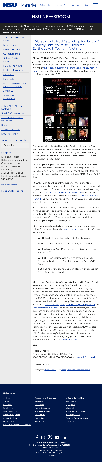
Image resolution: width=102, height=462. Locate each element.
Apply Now (75, 5)
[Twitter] (50, 438)
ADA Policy (51, 456)
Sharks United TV (10, 129)
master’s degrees (75, 304)
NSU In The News (12, 66)
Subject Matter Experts (11, 60)
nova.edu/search (35, 29)
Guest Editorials (11, 54)
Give (86, 5)
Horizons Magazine (13, 70)
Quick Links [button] (45, 5)
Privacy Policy (42, 453)
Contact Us (44, 450)
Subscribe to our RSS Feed (14, 39)
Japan (63, 370)
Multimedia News (12, 49)
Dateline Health (9, 134)
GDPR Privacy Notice (57, 453)
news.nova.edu (11, 32)
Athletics (8, 91)
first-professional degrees (46, 307)
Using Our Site (56, 450)
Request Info (60, 5)
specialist (90, 304)
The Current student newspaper (12, 119)
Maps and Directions (12, 191)
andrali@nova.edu (86, 357)
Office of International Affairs (78, 370)
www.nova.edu (72, 229)
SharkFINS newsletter (13, 113)
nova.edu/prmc (9, 184)
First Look (8, 79)
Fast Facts (8, 74)
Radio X (5, 125)
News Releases (11, 45)
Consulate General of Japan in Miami (61, 192)
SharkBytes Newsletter (9, 97)
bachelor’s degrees (55, 304)
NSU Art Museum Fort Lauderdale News (15, 85)
